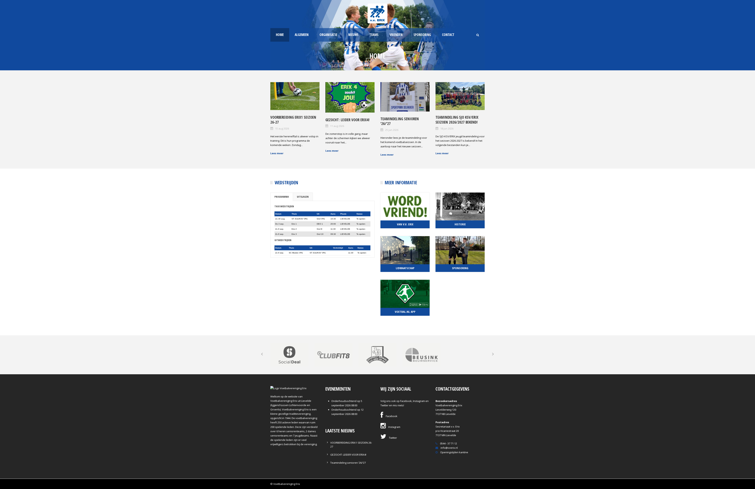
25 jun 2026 (391, 130)
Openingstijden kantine (454, 452)
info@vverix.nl (449, 448)
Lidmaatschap (405, 268)
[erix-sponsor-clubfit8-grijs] (333, 354)
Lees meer (277, 153)
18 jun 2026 (446, 128)
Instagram (394, 427)
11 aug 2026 (337, 126)
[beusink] (421, 354)
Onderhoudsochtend (343, 401)
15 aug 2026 (282, 128)
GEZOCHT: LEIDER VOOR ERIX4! (347, 119)
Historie (460, 224)
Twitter (392, 437)
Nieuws (353, 34)
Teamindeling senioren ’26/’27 (399, 121)
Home (280, 34)
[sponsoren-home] (377, 354)
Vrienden (395, 34)
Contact (448, 34)
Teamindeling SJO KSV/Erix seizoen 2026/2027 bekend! (457, 120)
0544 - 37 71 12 (448, 443)
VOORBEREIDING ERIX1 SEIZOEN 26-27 (293, 120)
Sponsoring (422, 34)
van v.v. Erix (405, 224)
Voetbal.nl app (405, 312)
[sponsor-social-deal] (289, 354)
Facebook (391, 416)
